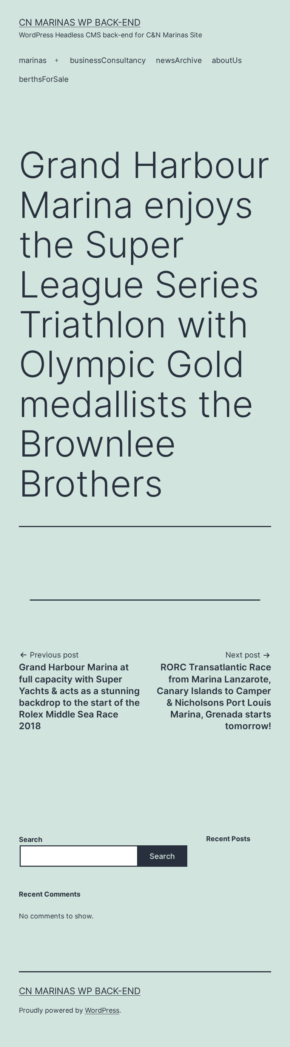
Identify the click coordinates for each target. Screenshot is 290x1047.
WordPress (102, 1010)
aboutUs (227, 60)
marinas (32, 60)
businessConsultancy (108, 60)
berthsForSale (44, 79)
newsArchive (179, 60)
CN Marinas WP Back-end (79, 22)
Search (30, 839)
